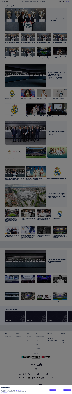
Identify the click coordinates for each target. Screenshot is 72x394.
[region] (36, 389)
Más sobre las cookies (4, 392)
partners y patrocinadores (19, 390)
